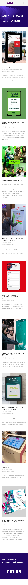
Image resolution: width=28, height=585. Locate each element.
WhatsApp (6, 562)
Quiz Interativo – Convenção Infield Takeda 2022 (13, 66)
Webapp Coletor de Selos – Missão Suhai (12, 181)
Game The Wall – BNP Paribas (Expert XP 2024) (13, 354)
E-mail (13, 562)
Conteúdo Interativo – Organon (11, 466)
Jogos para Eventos (17, 69)
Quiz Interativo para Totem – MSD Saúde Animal (13, 408)
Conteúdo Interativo (7, 69)
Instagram (20, 562)
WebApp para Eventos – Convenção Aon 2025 (11, 295)
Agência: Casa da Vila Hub (8, 71)
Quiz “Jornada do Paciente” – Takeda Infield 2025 (13, 239)
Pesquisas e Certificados (8, 524)
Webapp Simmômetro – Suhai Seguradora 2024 (13, 123)
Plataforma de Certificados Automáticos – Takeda (13, 521)
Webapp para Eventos (18, 126)
